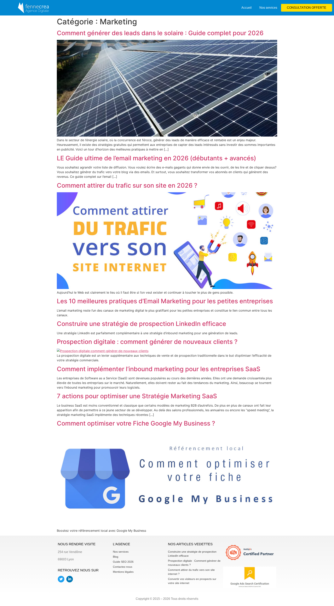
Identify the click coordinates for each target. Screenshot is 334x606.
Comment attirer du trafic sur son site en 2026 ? (127, 185)
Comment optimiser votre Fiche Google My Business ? (136, 423)
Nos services (268, 7)
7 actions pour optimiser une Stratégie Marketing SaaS (137, 396)
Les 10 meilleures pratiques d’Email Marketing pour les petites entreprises (165, 301)
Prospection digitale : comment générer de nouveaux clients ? (147, 341)
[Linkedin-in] (69, 579)
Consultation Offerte (306, 7)
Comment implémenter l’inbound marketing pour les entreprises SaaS (158, 369)
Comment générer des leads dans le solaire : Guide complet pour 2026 (160, 33)
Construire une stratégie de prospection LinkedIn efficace (141, 323)
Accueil (246, 7)
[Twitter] (61, 579)
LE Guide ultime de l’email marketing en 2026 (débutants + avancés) (156, 158)
